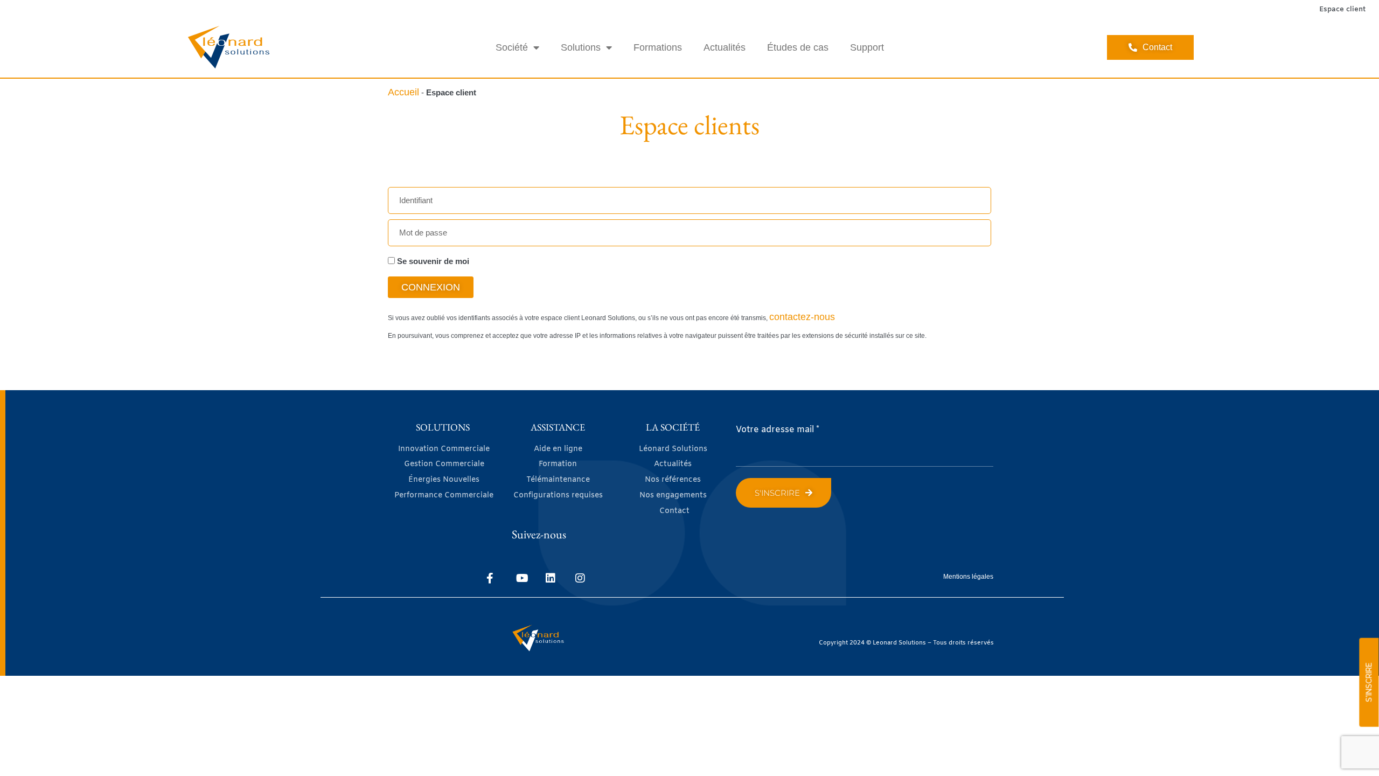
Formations (657, 47)
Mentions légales (968, 576)
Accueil (403, 92)
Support (867, 47)
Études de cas (797, 47)
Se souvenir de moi (432, 261)
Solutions (581, 47)
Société (512, 47)
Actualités (725, 47)
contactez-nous (802, 316)
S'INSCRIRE (1368, 682)
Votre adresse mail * (777, 429)
